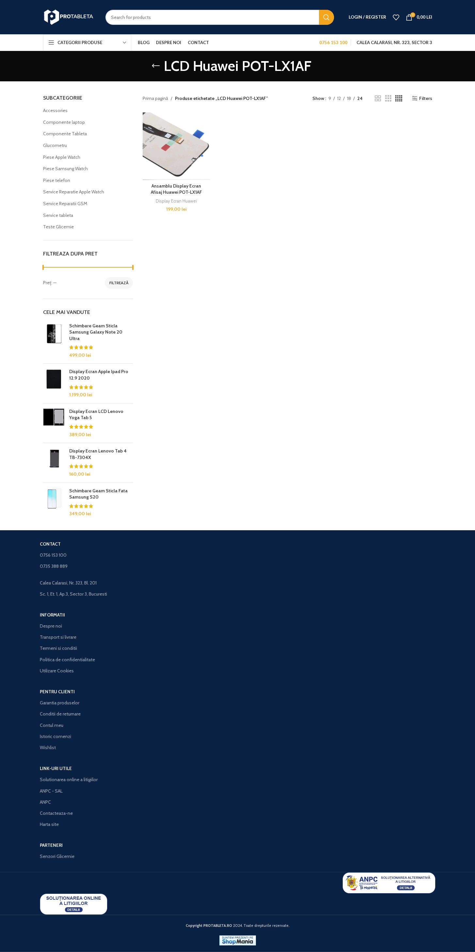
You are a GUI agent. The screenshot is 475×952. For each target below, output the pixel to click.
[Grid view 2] (378, 98)
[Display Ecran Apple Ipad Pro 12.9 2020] (53, 383)
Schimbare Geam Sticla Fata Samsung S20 (98, 494)
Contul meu (51, 725)
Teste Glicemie (58, 227)
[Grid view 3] (388, 98)
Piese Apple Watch (61, 157)
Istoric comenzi (55, 736)
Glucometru (55, 145)
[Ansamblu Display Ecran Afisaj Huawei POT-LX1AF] (176, 146)
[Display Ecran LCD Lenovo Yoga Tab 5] (53, 423)
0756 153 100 (53, 555)
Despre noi (51, 626)
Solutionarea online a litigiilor (69, 779)
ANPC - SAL (51, 791)
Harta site (49, 824)
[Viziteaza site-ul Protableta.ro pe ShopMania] (237, 940)
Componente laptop (64, 122)
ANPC (45, 802)
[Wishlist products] (396, 17)
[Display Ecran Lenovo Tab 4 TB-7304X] (53, 462)
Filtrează (118, 282)
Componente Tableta (65, 134)
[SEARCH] (326, 17)
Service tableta (58, 215)
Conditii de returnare (60, 714)
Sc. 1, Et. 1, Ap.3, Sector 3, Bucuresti (73, 594)
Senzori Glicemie (57, 856)
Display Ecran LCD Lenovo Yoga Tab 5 (96, 414)
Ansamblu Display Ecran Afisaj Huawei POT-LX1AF (176, 189)
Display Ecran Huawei (176, 201)
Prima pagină (155, 98)
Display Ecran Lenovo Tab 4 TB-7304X (98, 454)
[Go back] (156, 66)
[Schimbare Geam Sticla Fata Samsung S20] (53, 502)
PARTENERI (51, 845)
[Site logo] (69, 17)
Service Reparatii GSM (65, 203)
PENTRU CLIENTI (57, 692)
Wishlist (48, 747)
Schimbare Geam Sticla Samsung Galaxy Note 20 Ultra (95, 332)
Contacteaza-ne (56, 813)
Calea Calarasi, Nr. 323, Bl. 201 (68, 583)
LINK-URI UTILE (56, 768)
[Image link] (388, 882)
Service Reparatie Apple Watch (73, 192)
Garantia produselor (59, 703)
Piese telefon (56, 180)
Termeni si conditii (58, 648)
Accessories (55, 110)
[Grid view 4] (398, 98)
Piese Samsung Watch (65, 169)
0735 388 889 (54, 566)
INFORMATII (52, 615)
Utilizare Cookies (57, 671)
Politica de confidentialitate (67, 660)
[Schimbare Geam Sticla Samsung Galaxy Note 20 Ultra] (53, 341)
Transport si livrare (58, 637)
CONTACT (50, 544)
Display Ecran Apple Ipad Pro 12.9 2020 (98, 375)
